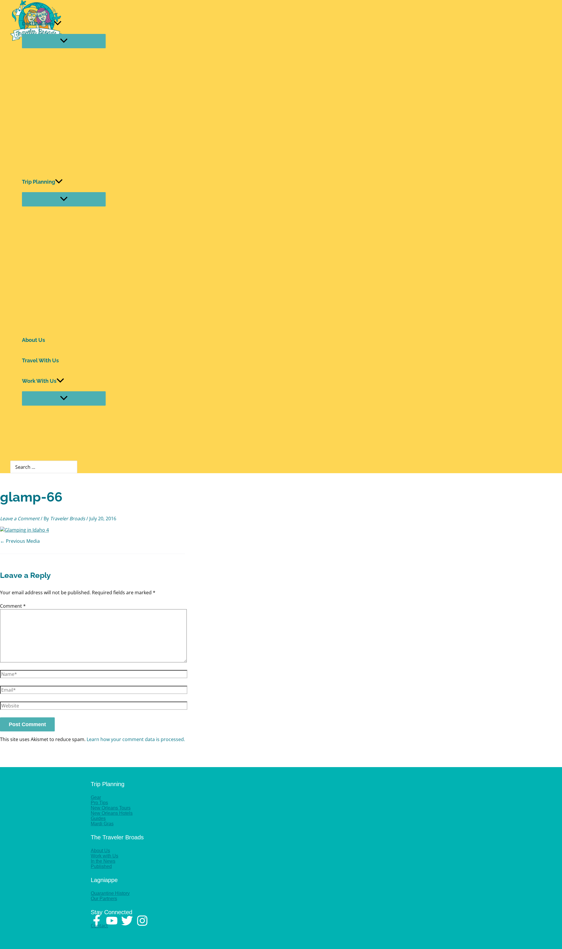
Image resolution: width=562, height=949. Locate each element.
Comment (13, 606)
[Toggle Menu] (64, 41)
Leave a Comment (20, 518)
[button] (57, 23)
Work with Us (104, 855)
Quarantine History (110, 893)
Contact (99, 925)
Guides (98, 818)
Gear (96, 797)
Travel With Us (40, 360)
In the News (103, 861)
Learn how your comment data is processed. (136, 739)
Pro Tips (99, 802)
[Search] (74, 467)
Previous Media (20, 541)
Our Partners (104, 898)
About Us (33, 340)
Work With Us (39, 381)
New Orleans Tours (111, 807)
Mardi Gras (102, 823)
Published (101, 866)
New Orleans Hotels (112, 813)
